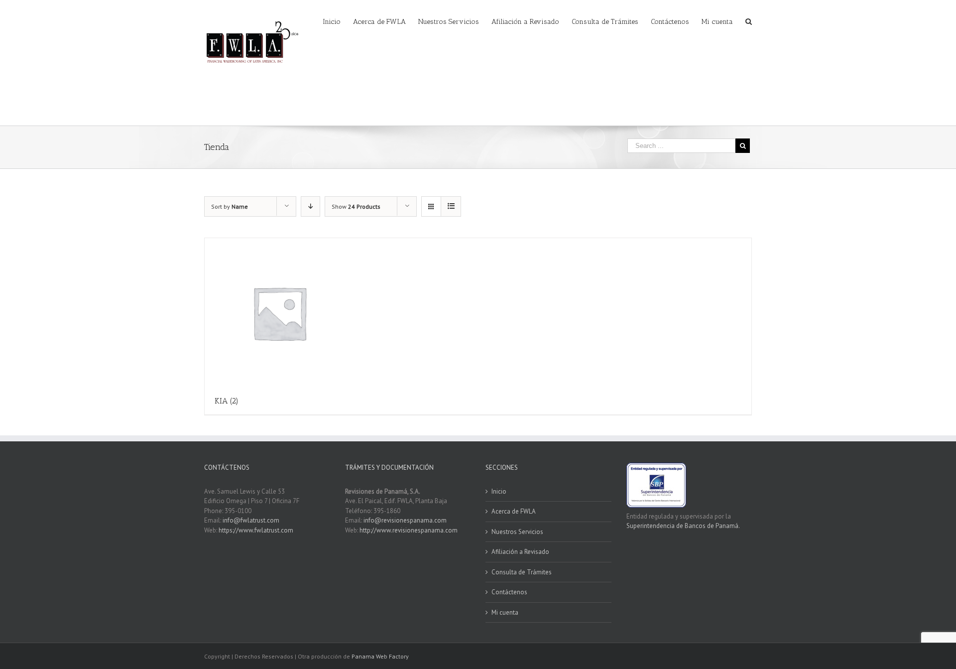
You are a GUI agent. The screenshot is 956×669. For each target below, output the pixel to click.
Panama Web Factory (380, 656)
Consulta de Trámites (521, 572)
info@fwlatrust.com (251, 520)
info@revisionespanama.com (405, 520)
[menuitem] (338, 21)
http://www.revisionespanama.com (408, 530)
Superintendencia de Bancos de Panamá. (683, 526)
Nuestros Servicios (517, 532)
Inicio (498, 491)
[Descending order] (310, 206)
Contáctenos (509, 592)
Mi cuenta (504, 612)
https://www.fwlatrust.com (256, 530)
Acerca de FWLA (513, 511)
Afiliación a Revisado (520, 551)
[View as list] (451, 206)
